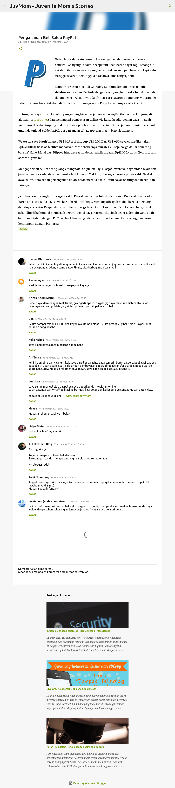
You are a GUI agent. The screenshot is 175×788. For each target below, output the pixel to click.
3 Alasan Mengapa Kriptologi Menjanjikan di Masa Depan (78, 631)
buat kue (34, 381)
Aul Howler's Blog (40, 444)
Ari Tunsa (35, 357)
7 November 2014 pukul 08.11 (67, 259)
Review (23, 229)
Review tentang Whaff (77, 395)
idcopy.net (41, 119)
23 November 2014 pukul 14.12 (66, 477)
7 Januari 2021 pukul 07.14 (79, 501)
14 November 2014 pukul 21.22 (60, 340)
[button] (20, 49)
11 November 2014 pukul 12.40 (70, 298)
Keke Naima (36, 339)
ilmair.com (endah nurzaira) (47, 501)
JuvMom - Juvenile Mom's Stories (51, 6)
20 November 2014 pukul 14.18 (68, 444)
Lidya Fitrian (37, 426)
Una (31, 318)
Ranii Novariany (39, 477)
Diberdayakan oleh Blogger (90, 783)
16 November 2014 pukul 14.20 (57, 381)
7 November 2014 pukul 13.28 (61, 280)
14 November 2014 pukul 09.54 (50, 319)
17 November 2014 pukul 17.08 (61, 426)
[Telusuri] (98, 6)
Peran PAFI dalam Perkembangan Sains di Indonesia (75, 747)
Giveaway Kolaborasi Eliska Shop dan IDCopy (71, 689)
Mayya (33, 408)
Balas (33, 273)
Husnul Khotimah (40, 259)
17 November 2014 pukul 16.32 (53, 408)
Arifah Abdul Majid (41, 297)
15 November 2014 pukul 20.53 (58, 357)
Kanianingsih (37, 280)
